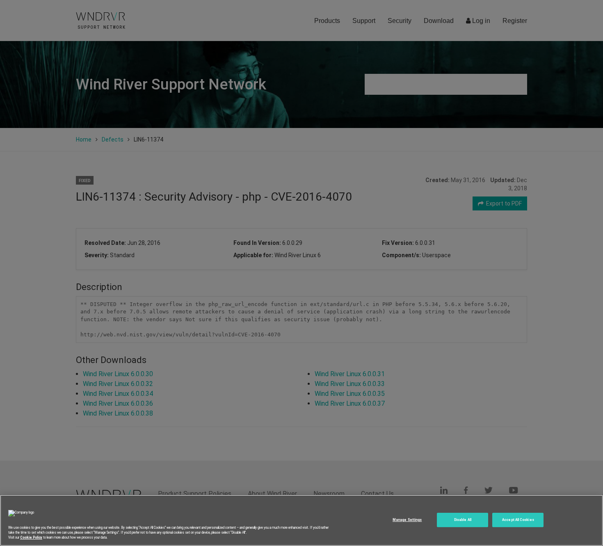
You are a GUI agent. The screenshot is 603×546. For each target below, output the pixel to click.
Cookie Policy (31, 537)
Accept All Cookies (518, 520)
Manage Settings (407, 520)
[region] (301, 520)
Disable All (462, 520)
